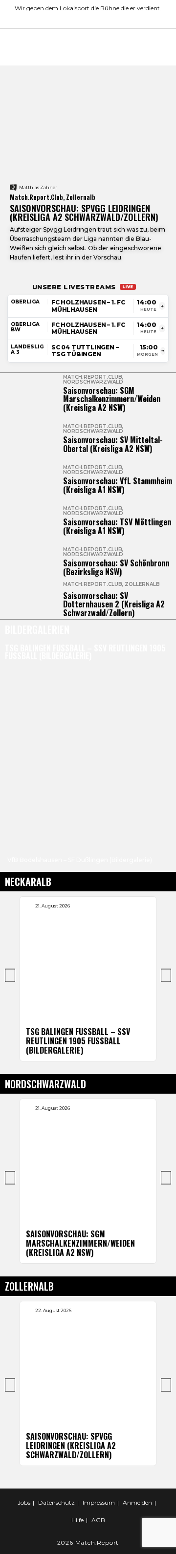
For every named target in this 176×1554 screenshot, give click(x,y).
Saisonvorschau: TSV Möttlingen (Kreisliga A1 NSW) (117, 526)
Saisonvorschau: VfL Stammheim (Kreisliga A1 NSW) (117, 485)
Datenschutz (56, 1502)
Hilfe (77, 1520)
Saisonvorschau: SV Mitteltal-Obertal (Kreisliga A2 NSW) (113, 444)
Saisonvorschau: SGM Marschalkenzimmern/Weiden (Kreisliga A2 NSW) (111, 399)
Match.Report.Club (92, 377)
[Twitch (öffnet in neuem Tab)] (116, 18)
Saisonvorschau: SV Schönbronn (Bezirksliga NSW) (116, 567)
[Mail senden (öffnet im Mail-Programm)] (106, 18)
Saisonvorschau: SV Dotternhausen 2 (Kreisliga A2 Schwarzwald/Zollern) (114, 604)
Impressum (99, 1502)
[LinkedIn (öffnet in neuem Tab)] (83, 18)
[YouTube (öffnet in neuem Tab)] (95, 18)
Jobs (24, 1502)
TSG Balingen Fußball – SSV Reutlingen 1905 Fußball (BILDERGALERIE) (85, 652)
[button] (12, 820)
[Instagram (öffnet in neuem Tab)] (72, 18)
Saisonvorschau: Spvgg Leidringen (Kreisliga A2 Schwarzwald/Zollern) (84, 212)
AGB (98, 1520)
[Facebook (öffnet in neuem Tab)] (61, 18)
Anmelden (137, 1502)
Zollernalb (142, 584)
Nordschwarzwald (93, 382)
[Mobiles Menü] (165, 47)
